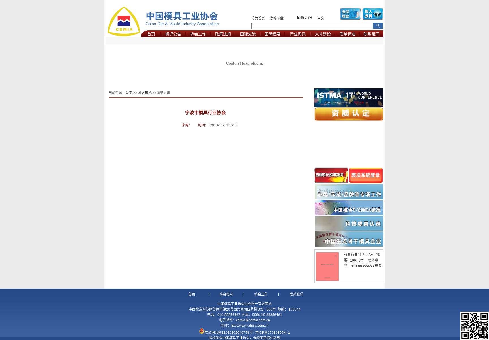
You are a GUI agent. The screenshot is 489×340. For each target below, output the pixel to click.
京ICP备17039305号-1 (272, 333)
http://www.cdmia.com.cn (250, 326)
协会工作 (198, 34)
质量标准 (347, 34)
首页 (151, 34)
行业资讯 (298, 34)
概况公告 (173, 34)
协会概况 (226, 294)
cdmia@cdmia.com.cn (253, 320)
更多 (378, 266)
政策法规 (223, 34)
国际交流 (248, 34)
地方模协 (145, 93)
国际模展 (272, 34)
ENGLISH (304, 18)
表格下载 (277, 18)
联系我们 (371, 34)
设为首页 (258, 18)
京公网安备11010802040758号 (229, 333)
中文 (320, 18)
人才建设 (323, 34)
